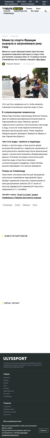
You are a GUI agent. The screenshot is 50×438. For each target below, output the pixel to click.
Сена (35, 205)
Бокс (38, 8)
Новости (7, 8)
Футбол (18, 8)
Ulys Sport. (41, 59)
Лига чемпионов (11, 4)
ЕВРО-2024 (21, 2)
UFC (30, 2)
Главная (5, 36)
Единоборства (20, 11)
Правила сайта (8, 409)
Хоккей (6, 11)
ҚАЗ (44, 2)
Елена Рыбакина (27, 4)
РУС (44, 4)
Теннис (29, 8)
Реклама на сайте (9, 412)
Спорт (18, 205)
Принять (43, 430)
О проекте (7, 406)
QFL (37, 2)
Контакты (7, 414)
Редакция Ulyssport (13, 64)
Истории (35, 11)
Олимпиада (9, 2)
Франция (27, 205)
